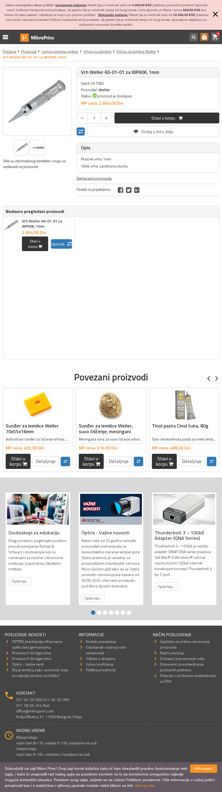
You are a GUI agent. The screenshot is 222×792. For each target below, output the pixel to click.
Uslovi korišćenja (99, 664)
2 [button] (99, 612)
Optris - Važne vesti (28, 664)
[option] (37, 101)
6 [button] (123, 612)
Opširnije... (20, 581)
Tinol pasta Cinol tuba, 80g (180, 425)
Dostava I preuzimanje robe (182, 658)
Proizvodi (29, 51)
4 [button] (111, 612)
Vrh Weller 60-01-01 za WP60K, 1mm (42, 223)
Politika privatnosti (101, 670)
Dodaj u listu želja (153, 130)
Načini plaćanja (172, 653)
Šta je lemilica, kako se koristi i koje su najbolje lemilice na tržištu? (40, 672)
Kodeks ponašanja (101, 641)
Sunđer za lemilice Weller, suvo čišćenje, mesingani (106, 428)
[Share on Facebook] (120, 190)
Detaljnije (46, 461)
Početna (9, 51)
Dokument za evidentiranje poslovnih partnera (182, 667)
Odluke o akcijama (100, 658)
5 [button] (117, 612)
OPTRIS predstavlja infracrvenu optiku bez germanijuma (37, 644)
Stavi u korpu (164, 118)
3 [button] (105, 612)
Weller (104, 90)
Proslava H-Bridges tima (31, 653)
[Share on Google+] (137, 190)
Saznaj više (145, 785)
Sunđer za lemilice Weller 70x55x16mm (32, 428)
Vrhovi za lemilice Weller (136, 51)
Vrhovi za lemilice (97, 51)
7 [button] (129, 612)
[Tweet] (129, 190)
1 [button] (93, 612)
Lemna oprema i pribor (60, 51)
